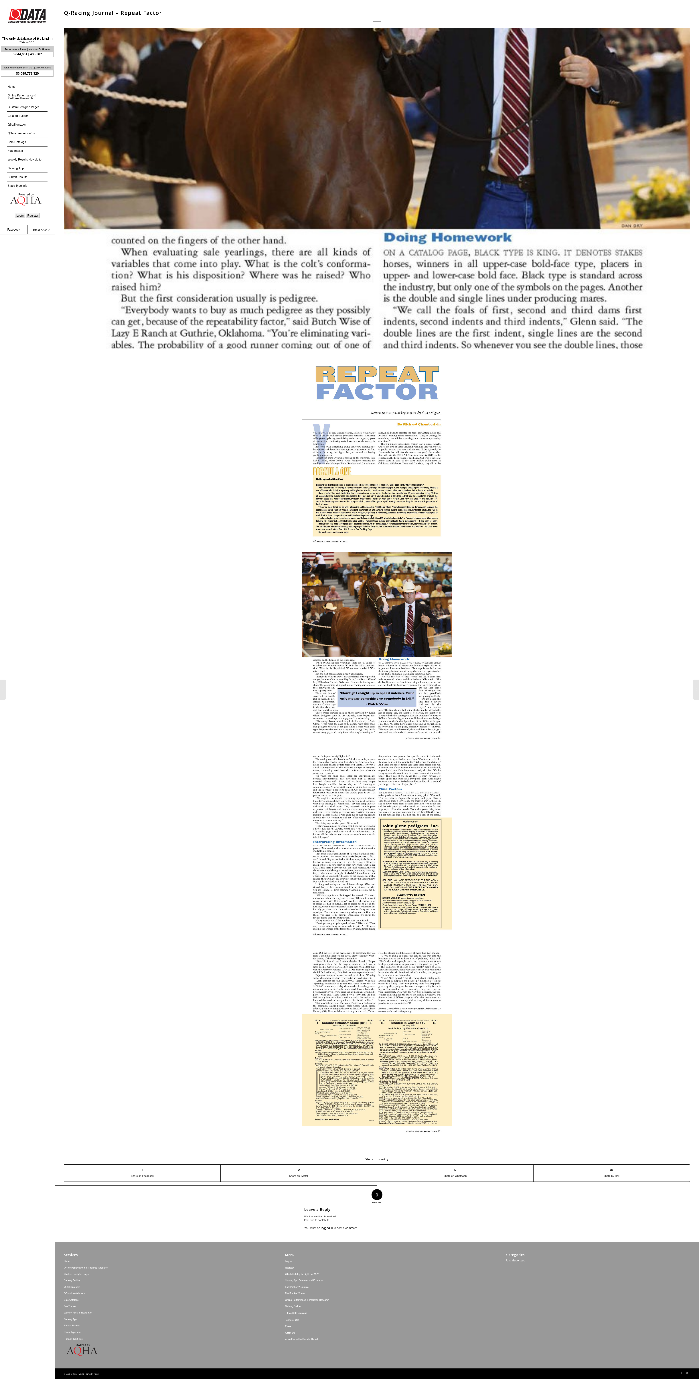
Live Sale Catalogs (297, 1313)
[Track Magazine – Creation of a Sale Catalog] (3, 690)
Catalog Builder (72, 1280)
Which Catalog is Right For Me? (302, 1274)
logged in (327, 1228)
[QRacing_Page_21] (377, 188)
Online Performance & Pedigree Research (307, 1299)
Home (67, 1261)
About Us (290, 1332)
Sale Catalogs (71, 1299)
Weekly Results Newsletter (78, 1312)
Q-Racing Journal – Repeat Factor (113, 13)
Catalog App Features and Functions (304, 1280)
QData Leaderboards (75, 1293)
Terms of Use (292, 1319)
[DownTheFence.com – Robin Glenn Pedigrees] (696, 690)
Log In (288, 1261)
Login (20, 215)
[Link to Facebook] (681, 1373)
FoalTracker (70, 1306)
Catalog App (70, 1319)
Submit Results (72, 1325)
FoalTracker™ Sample (297, 1287)
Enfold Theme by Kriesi (88, 1373)
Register (32, 215)
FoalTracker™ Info (295, 1293)
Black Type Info (72, 1332)
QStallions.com (72, 1287)
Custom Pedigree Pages (77, 1274)
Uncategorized (515, 1260)
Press (288, 1326)
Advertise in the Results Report (301, 1339)
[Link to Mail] (687, 1373)
